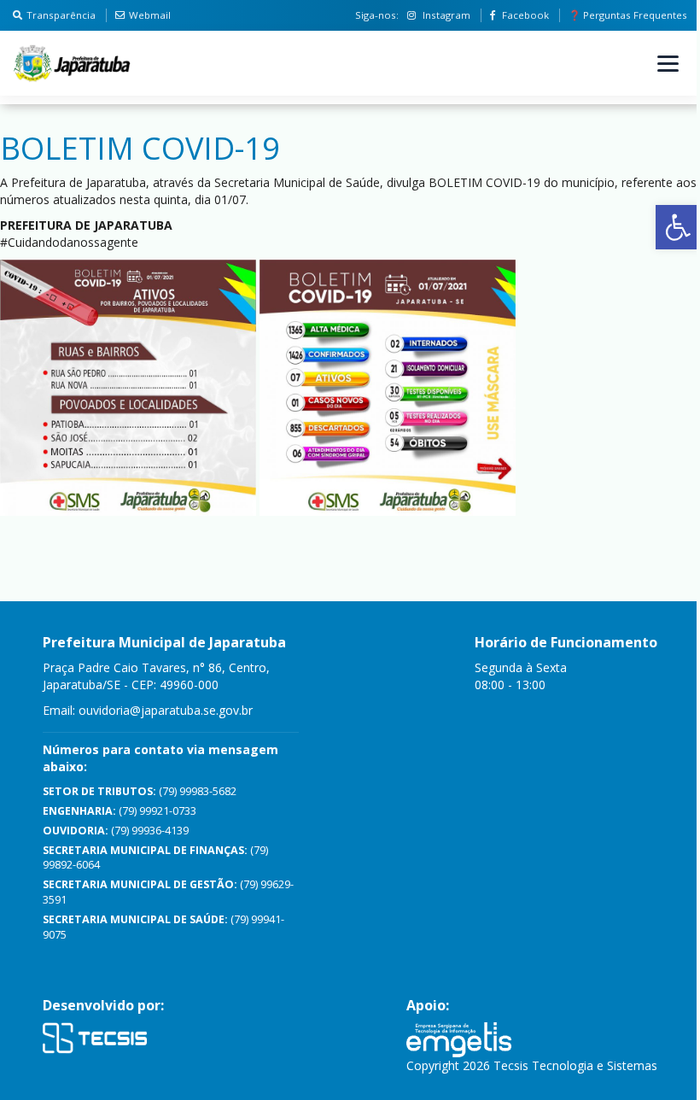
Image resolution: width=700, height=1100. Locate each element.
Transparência (61, 15)
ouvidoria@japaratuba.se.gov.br (166, 710)
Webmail (150, 15)
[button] (678, 227)
